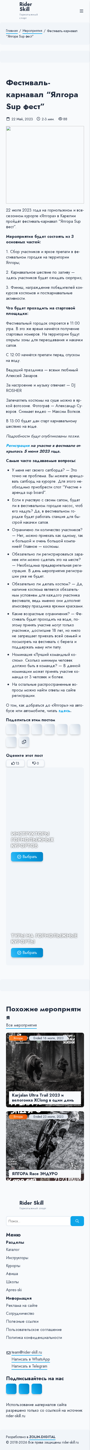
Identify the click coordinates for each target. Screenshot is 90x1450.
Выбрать (29, 856)
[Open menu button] (81, 10)
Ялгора (18, 1038)
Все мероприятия (21, 1025)
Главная (12, 30)
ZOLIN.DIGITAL (42, 1437)
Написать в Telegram (29, 1366)
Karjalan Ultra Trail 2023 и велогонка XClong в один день (43, 1097)
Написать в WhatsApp (31, 1359)
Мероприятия (32, 30)
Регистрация (18, 445)
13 (17, 763)
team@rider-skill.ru (27, 1352)
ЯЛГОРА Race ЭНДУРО (35, 1174)
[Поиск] (77, 1221)
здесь (64, 711)
